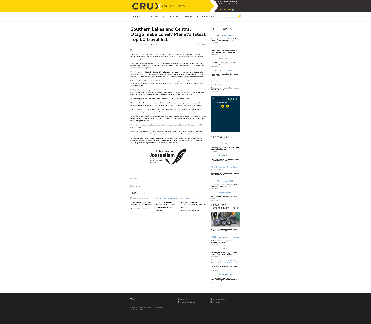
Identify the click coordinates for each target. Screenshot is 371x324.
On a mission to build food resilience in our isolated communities (224, 253)
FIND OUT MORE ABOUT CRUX (222, 10)
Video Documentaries (154, 16)
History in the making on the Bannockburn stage (221, 241)
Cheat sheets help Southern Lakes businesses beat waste (224, 229)
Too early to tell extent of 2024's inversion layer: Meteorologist (224, 39)
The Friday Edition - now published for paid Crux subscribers (225, 160)
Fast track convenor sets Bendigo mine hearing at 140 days (223, 63)
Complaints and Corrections (188, 302)
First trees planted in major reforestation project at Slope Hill (224, 279)
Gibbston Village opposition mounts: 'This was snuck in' (225, 88)
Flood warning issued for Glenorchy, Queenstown (224, 74)
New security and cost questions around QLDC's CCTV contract (193, 204)
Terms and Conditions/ (219, 299)
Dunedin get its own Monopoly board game (225, 197)
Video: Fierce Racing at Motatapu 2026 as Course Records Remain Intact (165, 204)
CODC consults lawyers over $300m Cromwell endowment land (224, 185)
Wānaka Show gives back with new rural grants (224, 267)
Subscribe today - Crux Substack (199, 16)
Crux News (136, 16)
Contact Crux (174, 16)
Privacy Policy (184, 299)
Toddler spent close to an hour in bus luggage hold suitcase (225, 148)
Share (203, 45)
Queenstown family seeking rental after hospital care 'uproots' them (224, 51)
